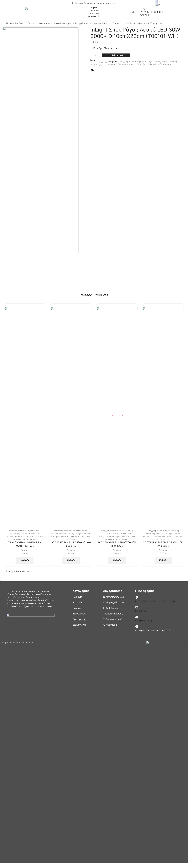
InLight (94, 64)
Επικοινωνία (94, 16)
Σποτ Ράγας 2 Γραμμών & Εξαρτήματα (143, 23)
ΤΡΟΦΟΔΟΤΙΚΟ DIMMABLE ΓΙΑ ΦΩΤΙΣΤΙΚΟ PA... (25, 544)
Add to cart (117, 55)
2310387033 (141, 610)
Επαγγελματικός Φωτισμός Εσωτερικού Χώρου (98, 23)
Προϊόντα (93, 10)
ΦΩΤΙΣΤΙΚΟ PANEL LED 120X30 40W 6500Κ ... (71, 544)
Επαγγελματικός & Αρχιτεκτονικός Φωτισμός (49, 23)
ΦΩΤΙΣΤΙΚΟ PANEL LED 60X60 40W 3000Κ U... (117, 544)
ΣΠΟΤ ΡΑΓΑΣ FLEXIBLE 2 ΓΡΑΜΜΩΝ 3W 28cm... (163, 544)
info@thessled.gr (144, 620)
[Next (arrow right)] (1, 580)
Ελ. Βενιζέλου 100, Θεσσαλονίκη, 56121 (155, 601)
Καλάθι (25, 560)
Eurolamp (24, 550)
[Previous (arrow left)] (0, 580)
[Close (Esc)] (0, 577)
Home (9, 23)
